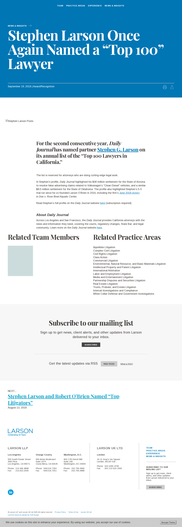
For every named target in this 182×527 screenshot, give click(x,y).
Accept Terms (168, 522)
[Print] (165, 88)
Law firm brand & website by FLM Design (23, 515)
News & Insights (17, 26)
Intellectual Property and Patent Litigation (117, 267)
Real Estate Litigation (105, 283)
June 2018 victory (129, 192)
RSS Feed (109, 364)
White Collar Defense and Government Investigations (123, 293)
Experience (153, 453)
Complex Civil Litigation (106, 250)
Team (149, 448)
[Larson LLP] (14, 6)
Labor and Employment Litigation (112, 274)
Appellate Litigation (104, 247)
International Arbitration (106, 270)
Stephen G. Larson (117, 149)
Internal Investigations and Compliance (115, 290)
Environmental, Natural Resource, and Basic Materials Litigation (129, 263)
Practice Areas (155, 451)
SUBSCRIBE (155, 487)
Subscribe (91, 345)
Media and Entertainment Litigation (113, 277)
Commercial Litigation (105, 260)
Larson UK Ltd (86, 512)
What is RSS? (126, 364)
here (102, 203)
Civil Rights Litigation (105, 254)
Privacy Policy (60, 512)
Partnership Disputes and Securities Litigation (119, 280)
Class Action (100, 257)
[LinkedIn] (11, 492)
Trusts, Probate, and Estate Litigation (114, 287)
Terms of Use (73, 512)
